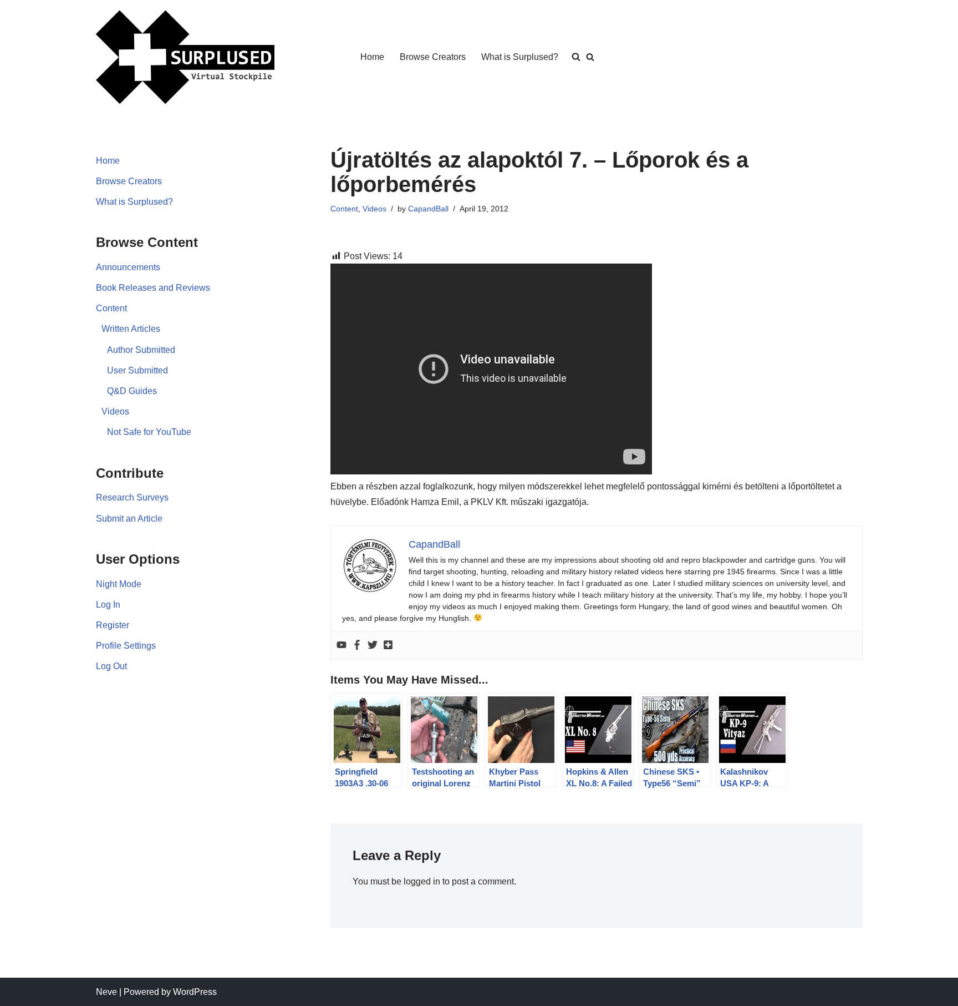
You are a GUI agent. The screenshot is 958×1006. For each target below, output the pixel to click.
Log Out (111, 666)
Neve (106, 992)
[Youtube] (341, 645)
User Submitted (137, 370)
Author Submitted (141, 350)
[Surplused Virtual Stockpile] (185, 57)
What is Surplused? (519, 57)
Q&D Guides (132, 391)
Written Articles (130, 328)
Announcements (128, 267)
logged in (422, 881)
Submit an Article (129, 518)
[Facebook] (357, 645)
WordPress (195, 992)
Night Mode (118, 584)
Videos (115, 411)
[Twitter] (373, 645)
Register (112, 625)
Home (372, 57)
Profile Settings (126, 645)
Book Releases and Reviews (153, 287)
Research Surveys (132, 497)
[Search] (590, 57)
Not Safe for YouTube (149, 432)
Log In (108, 604)
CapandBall (428, 208)
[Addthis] (388, 645)
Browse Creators (433, 57)
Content (111, 308)
